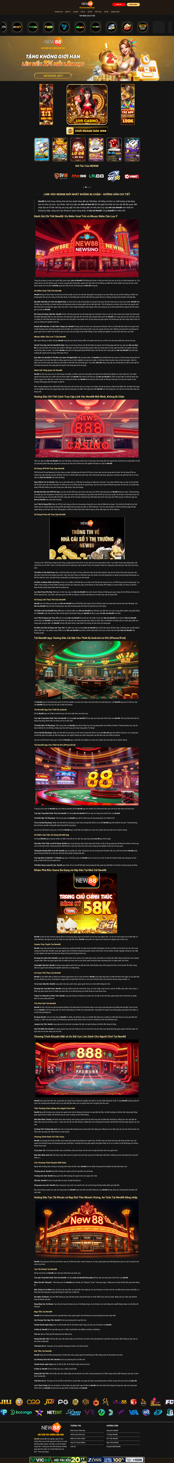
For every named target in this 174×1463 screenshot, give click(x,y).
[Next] (135, 179)
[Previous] (39, 179)
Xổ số (106, 12)
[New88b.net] (87, 4)
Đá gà (83, 12)
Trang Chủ (59, 12)
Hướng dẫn (115, 12)
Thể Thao (98, 12)
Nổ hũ (90, 12)
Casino (75, 12)
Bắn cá (67, 12)
